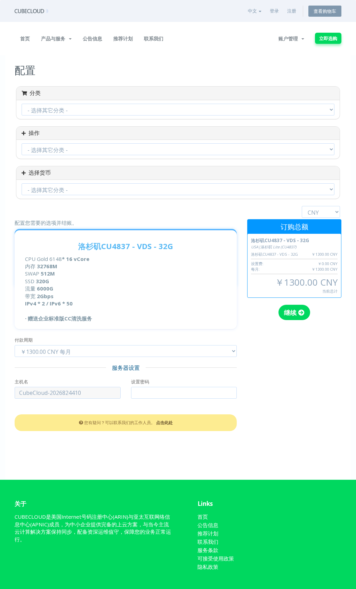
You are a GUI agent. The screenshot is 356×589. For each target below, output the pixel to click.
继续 (291, 312)
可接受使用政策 (215, 558)
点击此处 (164, 422)
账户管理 (289, 38)
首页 (25, 38)
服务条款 (207, 550)
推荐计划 (123, 38)
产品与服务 (54, 38)
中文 (253, 11)
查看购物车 (325, 11)
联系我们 (153, 38)
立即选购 (328, 38)
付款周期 (24, 340)
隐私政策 (207, 566)
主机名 (21, 382)
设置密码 (140, 382)
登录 (274, 11)
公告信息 (92, 38)
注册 (291, 11)
